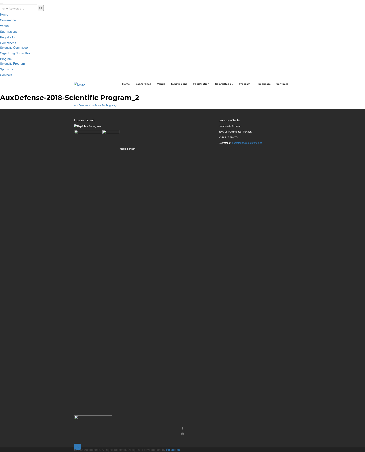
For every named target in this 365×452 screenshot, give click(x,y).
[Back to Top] (77, 447)
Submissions (8, 31)
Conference (8, 20)
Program (6, 59)
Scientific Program (12, 63)
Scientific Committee (14, 47)
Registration (8, 37)
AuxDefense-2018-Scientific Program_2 (95, 105)
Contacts (6, 75)
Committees (8, 43)
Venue (4, 26)
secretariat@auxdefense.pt (247, 143)
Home (4, 14)
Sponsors (6, 69)
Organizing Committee (15, 53)
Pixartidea (173, 449)
